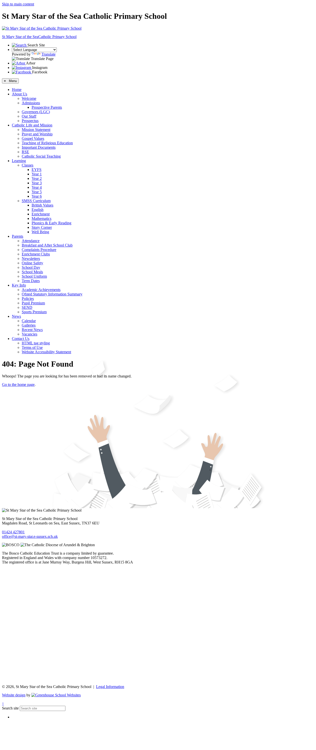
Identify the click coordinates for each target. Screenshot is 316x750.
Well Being (40, 232)
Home (16, 89)
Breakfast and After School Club (47, 245)
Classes (27, 165)
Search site (10, 708)
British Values (42, 205)
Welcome (29, 98)
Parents (17, 236)
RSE (25, 152)
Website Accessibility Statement (46, 352)
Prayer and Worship (37, 134)
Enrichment (41, 214)
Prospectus (30, 121)
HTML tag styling (36, 343)
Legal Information (110, 687)
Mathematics (41, 218)
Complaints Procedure (39, 250)
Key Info (19, 285)
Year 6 (37, 196)
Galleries (29, 325)
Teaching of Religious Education (47, 143)
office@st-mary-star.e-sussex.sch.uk (30, 536)
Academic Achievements (41, 290)
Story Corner (42, 227)
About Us (19, 94)
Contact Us (20, 338)
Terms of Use (32, 347)
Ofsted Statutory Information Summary (52, 294)
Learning (19, 161)
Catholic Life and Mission (32, 125)
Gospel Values (33, 138)
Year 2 (37, 178)
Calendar (29, 321)
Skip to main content (18, 4)
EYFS (36, 169)
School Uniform (34, 276)
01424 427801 (13, 532)
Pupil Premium (33, 303)
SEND (27, 307)
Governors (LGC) (36, 112)
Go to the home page (18, 384)
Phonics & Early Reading (51, 223)
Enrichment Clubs (36, 254)
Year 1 (37, 174)
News (16, 316)
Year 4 (37, 187)
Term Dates (31, 281)
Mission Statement (36, 129)
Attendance (31, 241)
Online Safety (32, 263)
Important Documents (39, 147)
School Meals (32, 272)
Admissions (31, 103)
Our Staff (29, 116)
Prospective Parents (47, 107)
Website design (13, 695)
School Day (31, 267)
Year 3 (37, 183)
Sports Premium (34, 312)
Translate (48, 54)
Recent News (32, 330)
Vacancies (29, 334)
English (37, 210)
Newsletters (31, 258)
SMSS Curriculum (36, 201)
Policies (28, 298)
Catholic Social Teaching (41, 156)
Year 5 (37, 192)
